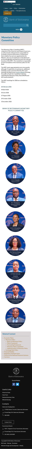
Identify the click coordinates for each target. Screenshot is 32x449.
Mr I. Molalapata (15, 203)
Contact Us (7, 13)
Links (11, 8)
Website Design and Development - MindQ (12, 445)
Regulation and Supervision (12, 353)
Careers (6, 10)
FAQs (15, 8)
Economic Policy (9, 338)
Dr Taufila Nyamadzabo (15, 324)
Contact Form (8, 422)
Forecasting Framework (14, 345)
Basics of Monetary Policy (14, 341)
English (6, 1)
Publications (22, 8)
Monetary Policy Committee (15, 346)
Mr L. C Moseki (15, 132)
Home (6, 8)
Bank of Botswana (15, 440)
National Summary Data (8, 397)
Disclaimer (14, 443)
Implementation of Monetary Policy (17, 348)
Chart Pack (5, 395)
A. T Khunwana (15, 156)
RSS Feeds (3, 443)
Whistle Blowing (6, 399)
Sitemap (9, 443)
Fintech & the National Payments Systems (16, 355)
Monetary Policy (10, 339)
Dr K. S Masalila (15, 180)
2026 (9, 440)
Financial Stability (9, 351)
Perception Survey (21, 10)
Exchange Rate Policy (12, 350)
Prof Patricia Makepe (15, 252)
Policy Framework (12, 343)
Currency (7, 357)
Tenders (12, 10)
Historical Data (6, 392)
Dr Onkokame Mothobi (15, 300)
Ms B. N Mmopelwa (15, 228)
